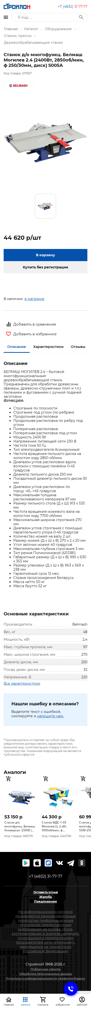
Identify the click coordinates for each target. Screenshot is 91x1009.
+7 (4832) (72, 6)
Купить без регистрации (45, 267)
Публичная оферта (45, 969)
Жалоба (45, 897)
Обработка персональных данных (45, 974)
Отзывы (78, 347)
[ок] (81, 863)
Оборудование (58, 29)
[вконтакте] (59, 863)
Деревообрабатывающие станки (33, 42)
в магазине (34, 299)
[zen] (70, 863)
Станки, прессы (18, 36)
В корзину (45, 255)
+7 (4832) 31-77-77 (45, 876)
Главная (11, 29)
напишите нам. (50, 716)
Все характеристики (22, 683)
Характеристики (48, 347)
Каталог (31, 29)
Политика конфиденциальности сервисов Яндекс (45, 978)
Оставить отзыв (45, 892)
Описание (16, 347)
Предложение (45, 901)
